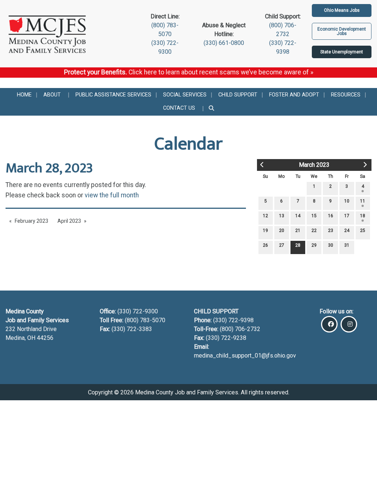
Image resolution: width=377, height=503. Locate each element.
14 (297, 215)
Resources (345, 95)
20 (281, 230)
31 (346, 245)
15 (314, 215)
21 (297, 230)
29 (314, 245)
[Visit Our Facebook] (329, 324)
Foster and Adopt (294, 95)
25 (362, 230)
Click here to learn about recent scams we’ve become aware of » (220, 72)
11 (362, 201)
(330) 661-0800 (224, 42)
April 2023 (69, 221)
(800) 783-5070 (146, 320)
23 (330, 230)
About (52, 95)
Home (24, 95)
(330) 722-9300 (137, 311)
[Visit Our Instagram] (349, 324)
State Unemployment (341, 51)
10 (346, 201)
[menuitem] (24, 95)
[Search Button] (212, 109)
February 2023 (31, 221)
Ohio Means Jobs (342, 10)
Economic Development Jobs (341, 31)
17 (346, 215)
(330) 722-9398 (233, 320)
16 (330, 215)
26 (265, 245)
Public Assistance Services (113, 95)
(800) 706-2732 (240, 329)
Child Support (237, 95)
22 (314, 230)
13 (281, 215)
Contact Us (179, 108)
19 (265, 230)
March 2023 (314, 164)
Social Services (185, 95)
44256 (45, 337)
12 (265, 215)
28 (297, 245)
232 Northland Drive (31, 329)
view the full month (112, 195)
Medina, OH (21, 337)
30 (330, 245)
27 (281, 245)
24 (346, 230)
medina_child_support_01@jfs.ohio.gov (245, 355)
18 (362, 215)
